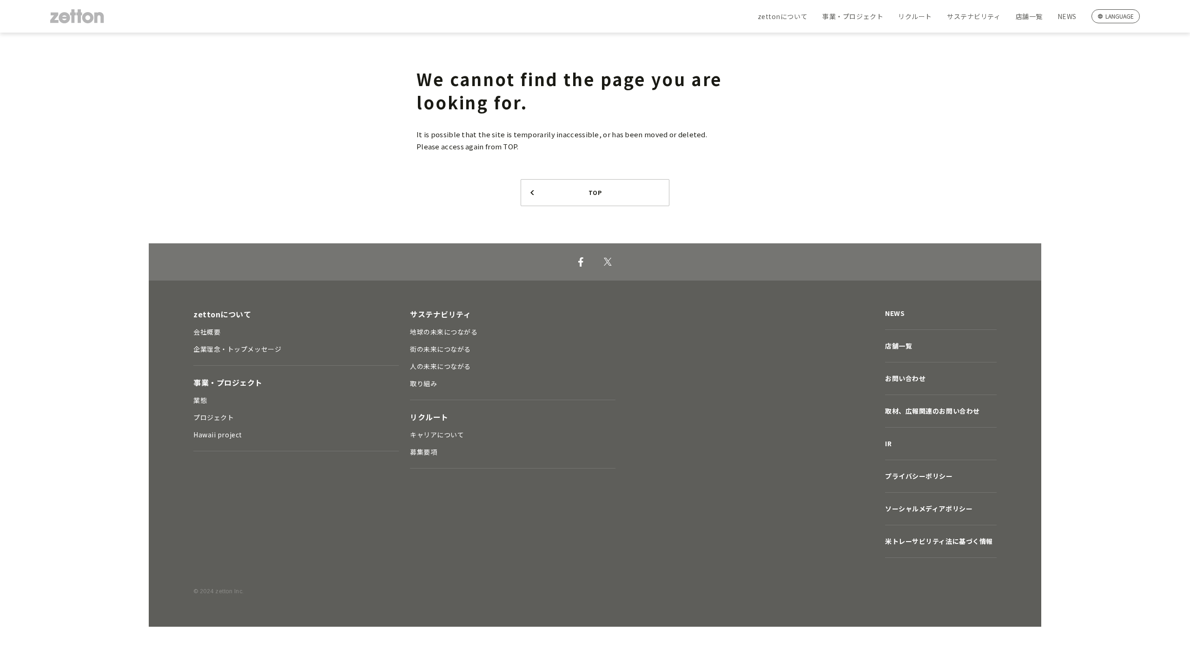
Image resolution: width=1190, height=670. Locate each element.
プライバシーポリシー (919, 476)
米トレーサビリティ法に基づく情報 (939, 541)
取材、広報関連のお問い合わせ (932, 410)
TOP (595, 192)
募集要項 (423, 451)
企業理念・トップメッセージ (237, 349)
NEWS (1067, 16)
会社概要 (206, 331)
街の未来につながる (440, 349)
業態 (200, 400)
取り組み (423, 383)
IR (888, 443)
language (1119, 16)
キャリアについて (437, 434)
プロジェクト (213, 417)
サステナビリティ (973, 16)
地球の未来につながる (444, 331)
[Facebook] (581, 262)
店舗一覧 (1029, 16)
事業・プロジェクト (852, 16)
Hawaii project (217, 434)
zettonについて (783, 16)
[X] (607, 261)
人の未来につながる (440, 366)
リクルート (915, 16)
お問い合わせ (905, 378)
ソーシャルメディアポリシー (928, 508)
